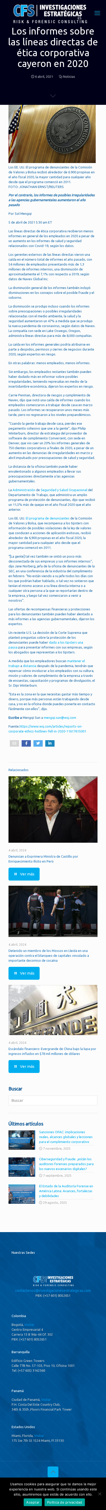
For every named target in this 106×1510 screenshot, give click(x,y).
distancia (30, 666)
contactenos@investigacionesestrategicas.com (53, 1291)
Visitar (29, 1324)
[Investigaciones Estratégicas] (49, 23)
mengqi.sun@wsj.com (60, 717)
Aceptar (32, 1502)
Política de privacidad (64, 1502)
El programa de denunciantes (47, 518)
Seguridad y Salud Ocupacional (64, 490)
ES (80, 18)
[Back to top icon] (53, 1471)
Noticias (69, 76)
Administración (24, 490)
